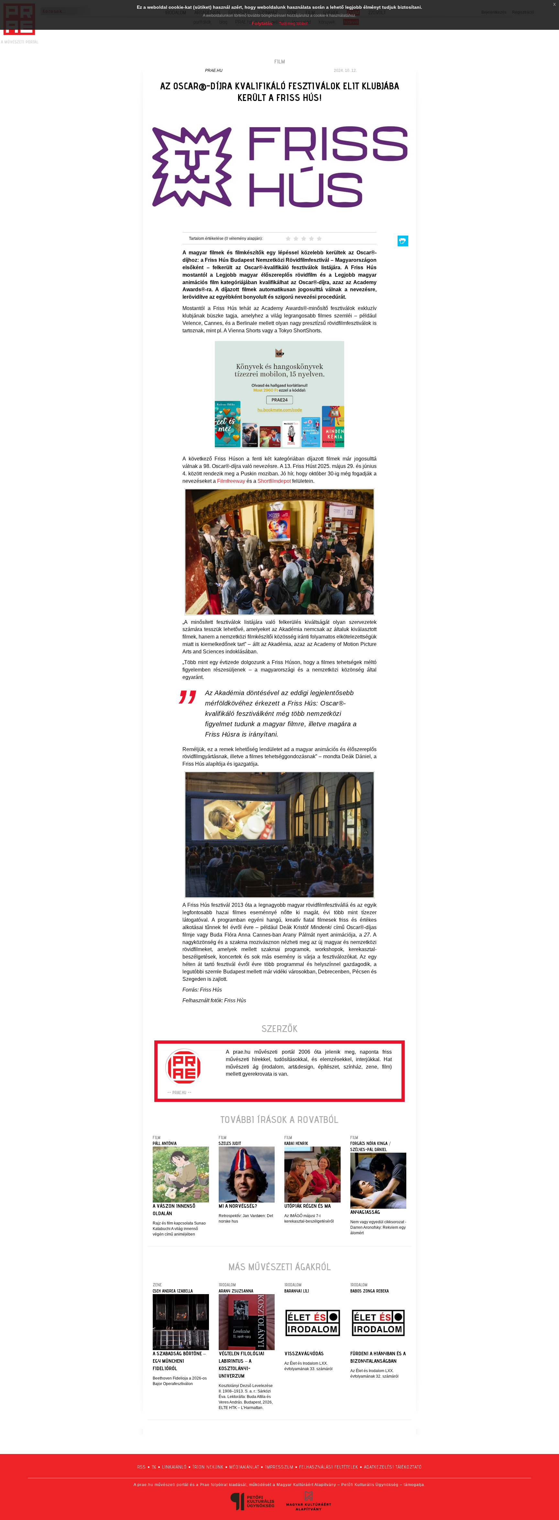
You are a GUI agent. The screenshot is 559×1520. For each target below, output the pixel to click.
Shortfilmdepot (274, 481)
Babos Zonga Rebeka (369, 1290)
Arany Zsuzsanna (236, 1290)
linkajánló (174, 1467)
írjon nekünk (208, 1467)
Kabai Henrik (296, 1143)
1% (154, 1467)
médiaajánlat (244, 1467)
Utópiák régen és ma (307, 1206)
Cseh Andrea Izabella (173, 1290)
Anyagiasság (365, 1212)
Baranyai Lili (296, 1290)
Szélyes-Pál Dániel (368, 1149)
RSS (141, 1467)
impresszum (279, 1467)
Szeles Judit (230, 1143)
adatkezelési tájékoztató (393, 1467)
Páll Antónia (165, 1143)
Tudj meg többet (293, 23)
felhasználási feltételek (328, 1467)
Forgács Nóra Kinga (369, 1143)
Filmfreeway (232, 481)
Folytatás (262, 23)
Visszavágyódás (304, 1353)
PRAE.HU (214, 70)
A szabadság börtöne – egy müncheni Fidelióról (179, 1360)
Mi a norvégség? (238, 1206)
